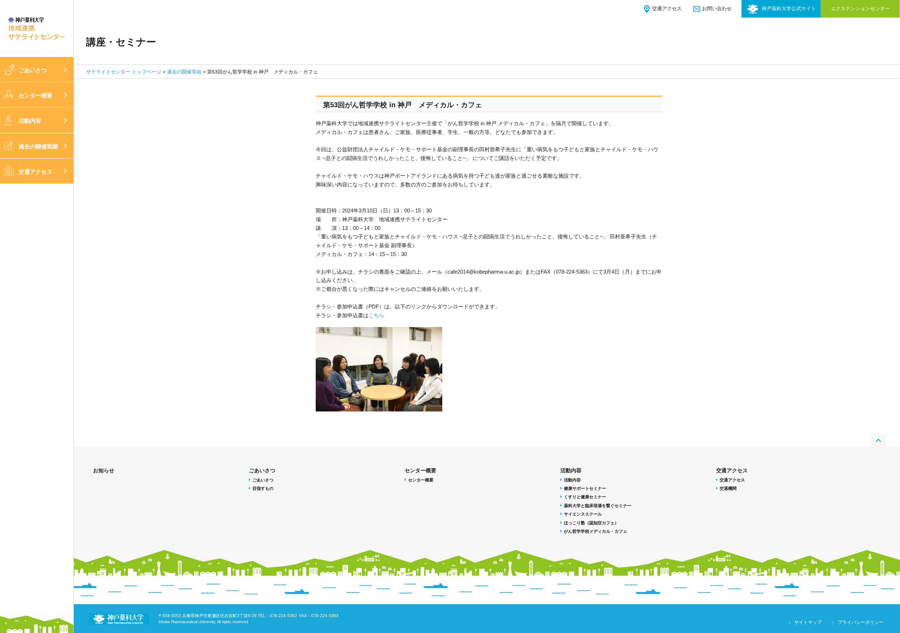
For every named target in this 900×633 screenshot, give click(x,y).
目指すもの (263, 488)
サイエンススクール (583, 514)
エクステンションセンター (860, 8)
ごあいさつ (33, 70)
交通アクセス (667, 8)
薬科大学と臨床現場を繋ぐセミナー (597, 505)
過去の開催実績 (38, 146)
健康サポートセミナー (585, 488)
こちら (376, 315)
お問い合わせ (717, 8)
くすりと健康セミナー (585, 496)
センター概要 (35, 95)
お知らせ (103, 470)
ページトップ (878, 440)
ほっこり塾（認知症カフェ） (591, 522)
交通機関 (728, 488)
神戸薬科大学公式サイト (789, 8)
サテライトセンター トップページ (123, 72)
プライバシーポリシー (860, 622)
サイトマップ (808, 622)
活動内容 (30, 121)
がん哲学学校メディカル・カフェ (595, 531)
